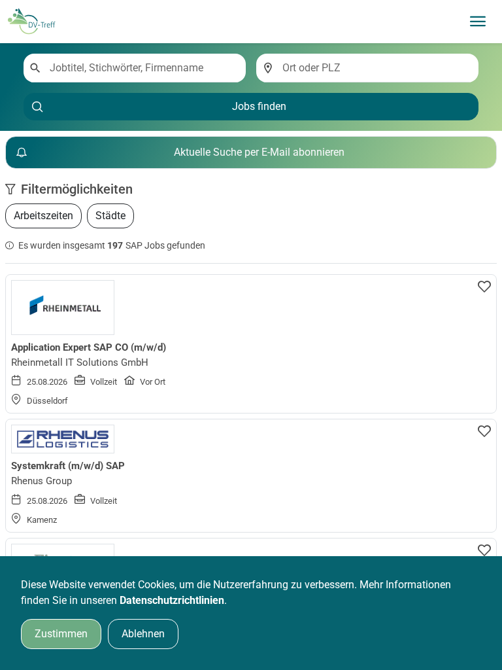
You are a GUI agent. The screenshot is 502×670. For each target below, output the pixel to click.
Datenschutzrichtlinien (172, 600)
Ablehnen (143, 633)
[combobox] (142, 68)
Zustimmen (61, 633)
